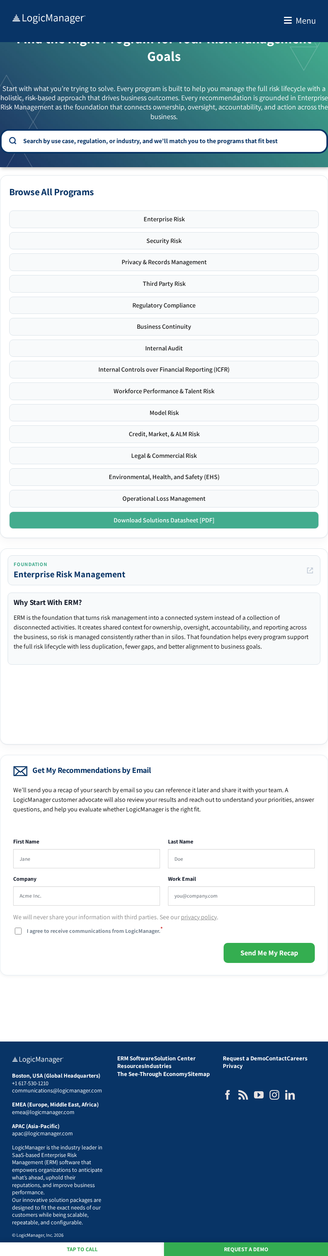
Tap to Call (82, 1249)
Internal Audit (164, 348)
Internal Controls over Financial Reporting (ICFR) (164, 369)
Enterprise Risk (164, 219)
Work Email (182, 879)
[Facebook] (227, 1095)
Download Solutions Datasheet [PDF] (164, 520)
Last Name (180, 841)
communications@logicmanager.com (57, 1090)
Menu (306, 20)
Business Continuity (164, 326)
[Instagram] (274, 1095)
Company (24, 879)
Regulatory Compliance (164, 305)
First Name (26, 841)
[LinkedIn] (290, 1095)
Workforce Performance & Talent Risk (164, 391)
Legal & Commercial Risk (164, 455)
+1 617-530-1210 (30, 1083)
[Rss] (243, 1095)
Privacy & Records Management (164, 262)
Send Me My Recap (269, 952)
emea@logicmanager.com (43, 1112)
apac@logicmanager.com (42, 1133)
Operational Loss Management (164, 498)
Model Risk (164, 413)
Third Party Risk (164, 283)
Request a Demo (246, 1249)
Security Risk (164, 241)
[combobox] (169, 140)
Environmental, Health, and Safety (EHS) (164, 477)
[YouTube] (259, 1095)
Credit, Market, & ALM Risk (164, 434)
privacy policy (199, 917)
